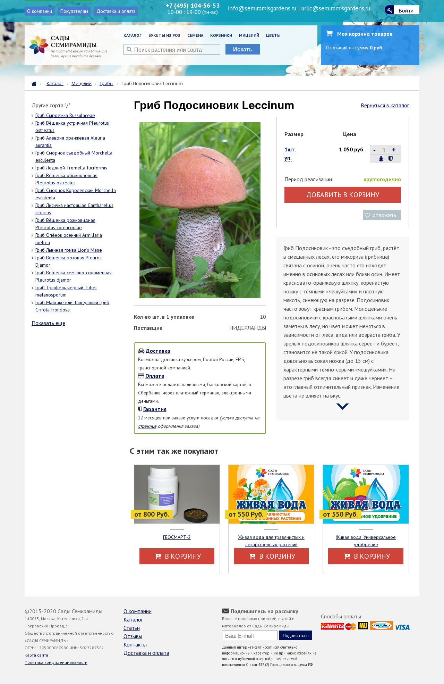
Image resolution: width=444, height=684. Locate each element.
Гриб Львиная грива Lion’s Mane (68, 250)
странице (147, 426)
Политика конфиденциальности (56, 662)
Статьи (131, 627)
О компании (39, 11)
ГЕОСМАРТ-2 (177, 537)
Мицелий (249, 35)
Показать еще (48, 322)
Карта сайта (36, 655)
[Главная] (36, 83)
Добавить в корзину (342, 194)
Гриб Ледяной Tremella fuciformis (71, 168)
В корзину (182, 556)
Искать (243, 49)
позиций (354, 47)
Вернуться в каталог (385, 105)
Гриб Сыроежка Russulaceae (65, 115)
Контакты (135, 644)
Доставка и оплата (116, 11)
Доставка (158, 350)
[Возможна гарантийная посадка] (390, 158)
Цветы (273, 35)
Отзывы (132, 636)
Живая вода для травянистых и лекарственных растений (271, 541)
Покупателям (74, 11)
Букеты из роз (164, 35)
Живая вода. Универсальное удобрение (366, 541)
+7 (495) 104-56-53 (193, 5)
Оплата (154, 375)
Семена (195, 35)
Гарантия (154, 409)
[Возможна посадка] (381, 158)
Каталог (132, 35)
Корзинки (221, 35)
